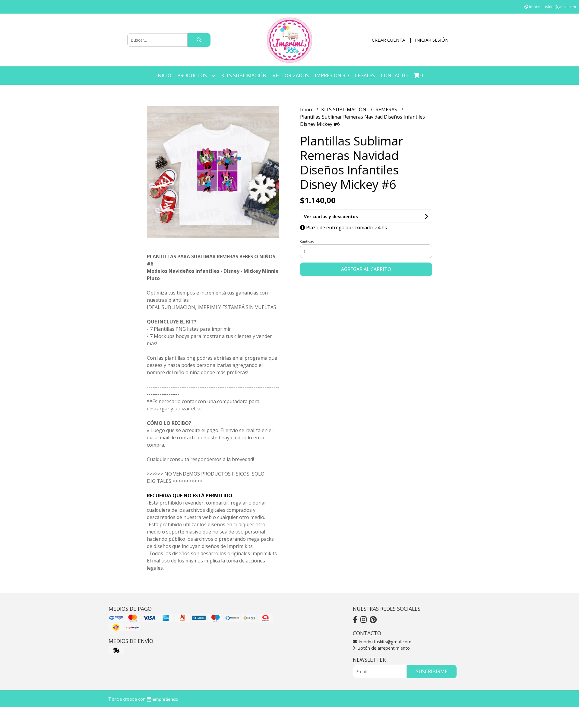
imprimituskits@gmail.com (384, 642)
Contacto (394, 75)
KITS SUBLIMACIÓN (244, 75)
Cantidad (307, 241)
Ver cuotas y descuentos (331, 216)
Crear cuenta (388, 40)
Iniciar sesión (431, 40)
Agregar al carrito (366, 269)
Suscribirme (432, 671)
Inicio (163, 75)
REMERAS (386, 109)
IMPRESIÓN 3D (332, 75)
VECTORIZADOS (291, 75)
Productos (192, 75)
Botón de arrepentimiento (383, 648)
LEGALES (365, 75)
